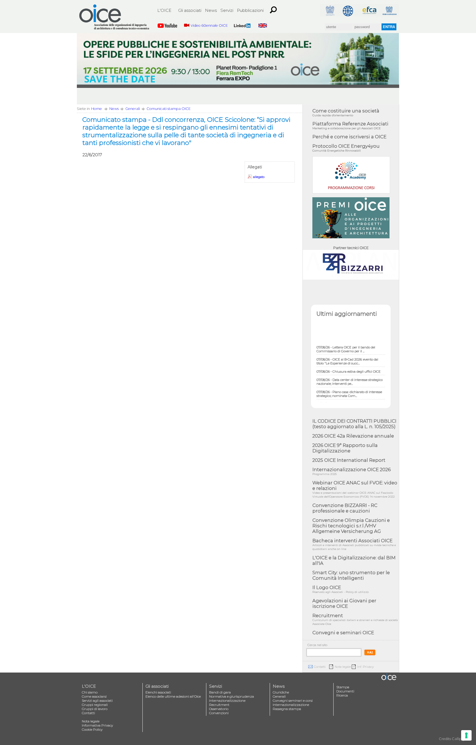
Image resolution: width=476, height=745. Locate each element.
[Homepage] (114, 17)
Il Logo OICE (340, 589)
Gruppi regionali (95, 705)
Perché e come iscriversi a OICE (349, 136)
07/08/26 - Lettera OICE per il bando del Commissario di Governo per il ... (346, 343)
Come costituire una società (345, 112)
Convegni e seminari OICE (343, 632)
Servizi (226, 10)
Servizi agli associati (97, 700)
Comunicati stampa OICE (169, 109)
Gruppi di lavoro (94, 709)
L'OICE (164, 10)
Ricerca (342, 695)
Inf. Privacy (365, 667)
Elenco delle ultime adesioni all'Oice (173, 696)
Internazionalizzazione (227, 700)
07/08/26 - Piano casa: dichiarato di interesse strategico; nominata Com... (349, 387)
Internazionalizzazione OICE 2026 (351, 471)
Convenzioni (219, 713)
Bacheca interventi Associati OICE (354, 544)
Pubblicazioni (250, 10)
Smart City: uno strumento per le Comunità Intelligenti (351, 575)
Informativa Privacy (97, 725)
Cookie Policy (92, 729)
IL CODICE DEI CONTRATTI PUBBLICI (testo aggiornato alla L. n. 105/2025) (354, 423)
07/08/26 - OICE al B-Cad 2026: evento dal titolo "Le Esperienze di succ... (347, 355)
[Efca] (369, 10)
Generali (132, 109)
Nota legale (343, 667)
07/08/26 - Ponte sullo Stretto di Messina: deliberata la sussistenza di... (347, 399)
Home (96, 109)
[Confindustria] (330, 10)
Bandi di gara (220, 692)
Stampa (342, 687)
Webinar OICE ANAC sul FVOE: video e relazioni (354, 489)
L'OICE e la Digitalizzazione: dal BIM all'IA (354, 560)
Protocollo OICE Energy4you (346, 147)
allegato (258, 177)
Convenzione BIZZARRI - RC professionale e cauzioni (344, 508)
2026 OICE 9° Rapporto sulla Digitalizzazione (345, 448)
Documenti (345, 691)
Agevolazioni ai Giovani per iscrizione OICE (344, 603)
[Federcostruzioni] (389, 10)
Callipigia (460, 739)
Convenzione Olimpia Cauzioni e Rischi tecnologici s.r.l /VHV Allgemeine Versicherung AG (351, 525)
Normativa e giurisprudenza (231, 696)
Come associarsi (94, 696)
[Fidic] (349, 10)
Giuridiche (281, 692)
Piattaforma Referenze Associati (350, 125)
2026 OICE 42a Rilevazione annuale (353, 436)
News (211, 10)
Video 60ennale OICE (209, 25)
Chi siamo (90, 692)
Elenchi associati (158, 692)
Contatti (320, 667)
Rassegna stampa (287, 709)
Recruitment (355, 619)
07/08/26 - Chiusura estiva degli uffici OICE (349, 365)
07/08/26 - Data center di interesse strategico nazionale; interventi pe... (350, 375)
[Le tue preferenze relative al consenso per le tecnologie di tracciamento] (466, 735)
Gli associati (189, 10)
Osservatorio (218, 709)
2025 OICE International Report (348, 460)
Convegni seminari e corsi (293, 700)
